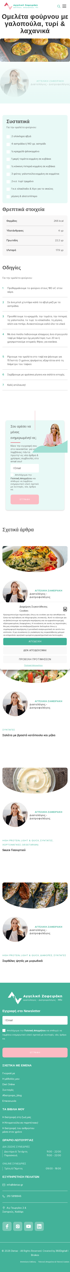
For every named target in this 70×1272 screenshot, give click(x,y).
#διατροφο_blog (12, 1095)
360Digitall (61, 1250)
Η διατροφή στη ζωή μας (16, 1117)
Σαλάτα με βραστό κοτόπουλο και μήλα (28, 735)
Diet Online (8, 1084)
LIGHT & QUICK (30, 840)
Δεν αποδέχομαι (35, 650)
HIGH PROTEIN (11, 840)
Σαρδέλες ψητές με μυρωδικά (22, 961)
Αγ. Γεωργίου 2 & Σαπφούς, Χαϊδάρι (14, 1210)
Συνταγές (8, 729)
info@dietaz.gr (15, 1184)
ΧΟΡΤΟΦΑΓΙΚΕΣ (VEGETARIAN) (20, 844)
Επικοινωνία (9, 1101)
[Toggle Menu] (64, 6)
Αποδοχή (35, 641)
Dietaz (14, 1250)
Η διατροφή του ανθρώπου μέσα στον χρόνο (18, 1130)
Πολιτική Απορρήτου (33, 665)
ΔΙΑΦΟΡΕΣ (46, 955)
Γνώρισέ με (8, 1073)
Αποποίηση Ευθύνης (28, 1262)
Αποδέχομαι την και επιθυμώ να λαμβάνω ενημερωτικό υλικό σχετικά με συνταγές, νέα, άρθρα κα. (25, 482)
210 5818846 (14, 1196)
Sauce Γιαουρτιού (14, 850)
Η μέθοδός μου (11, 1078)
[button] (65, 608)
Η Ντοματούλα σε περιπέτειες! (20, 1122)
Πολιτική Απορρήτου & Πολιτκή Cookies (53, 1262)
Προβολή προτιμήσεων (35, 659)
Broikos (35, 1255)
